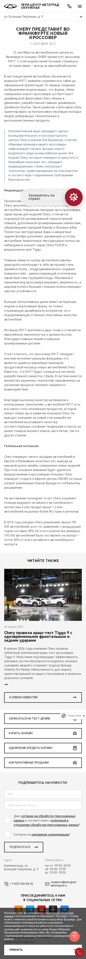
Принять (16, 950)
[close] (84, 715)
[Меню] (79, 6)
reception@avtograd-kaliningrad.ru (64, 884)
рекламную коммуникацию (50, 834)
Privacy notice (74, 715)
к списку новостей (23, 697)
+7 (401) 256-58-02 (21, 883)
